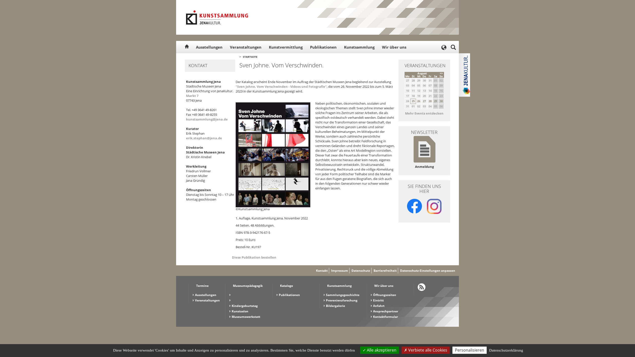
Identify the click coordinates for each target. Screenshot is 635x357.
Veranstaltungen (245, 47)
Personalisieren (469, 350)
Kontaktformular (385, 317)
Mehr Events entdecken (424, 113)
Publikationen (323, 47)
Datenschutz (360, 270)
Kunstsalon (240, 311)
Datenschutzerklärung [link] (506, 350)
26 (418, 101)
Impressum (339, 270)
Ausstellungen (209, 47)
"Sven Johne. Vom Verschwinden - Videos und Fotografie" (281, 86)
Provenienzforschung (341, 300)
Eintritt (378, 300)
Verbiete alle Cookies (427, 350)
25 (413, 101)
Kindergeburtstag (245, 306)
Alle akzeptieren (381, 350)
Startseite (250, 57)
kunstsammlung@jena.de (207, 119)
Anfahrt (378, 306)
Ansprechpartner (385, 311)
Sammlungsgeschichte (342, 295)
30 (441, 101)
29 (435, 101)
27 (424, 101)
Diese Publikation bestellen (254, 257)
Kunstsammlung (359, 47)
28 (430, 101)
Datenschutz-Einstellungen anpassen (427, 270)
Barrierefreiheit (385, 270)
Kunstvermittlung (286, 47)
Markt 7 (192, 95)
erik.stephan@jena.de (204, 138)
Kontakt (322, 270)
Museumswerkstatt (246, 317)
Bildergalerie (335, 306)
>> (441, 73)
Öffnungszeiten (384, 295)
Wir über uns (394, 47)
